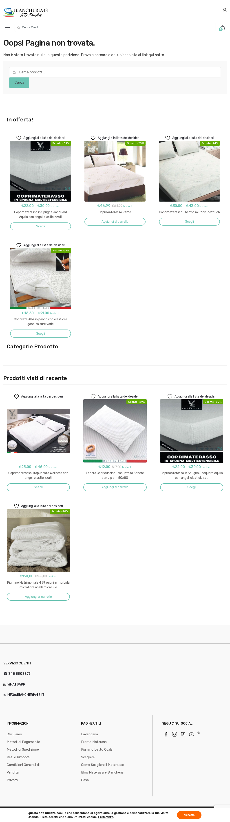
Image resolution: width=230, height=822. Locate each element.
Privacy (12, 780)
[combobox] (115, 27)
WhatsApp (16, 684)
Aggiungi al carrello (115, 222)
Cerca (19, 82)
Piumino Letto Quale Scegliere (97, 753)
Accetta (189, 815)
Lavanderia (89, 734)
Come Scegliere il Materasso (102, 765)
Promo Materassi (94, 742)
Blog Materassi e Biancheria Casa (102, 776)
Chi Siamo (14, 734)
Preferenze (105, 817)
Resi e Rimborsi (18, 757)
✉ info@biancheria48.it (23, 695)
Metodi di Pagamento (23, 742)
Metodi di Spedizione (23, 749)
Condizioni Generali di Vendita (23, 768)
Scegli (40, 226)
